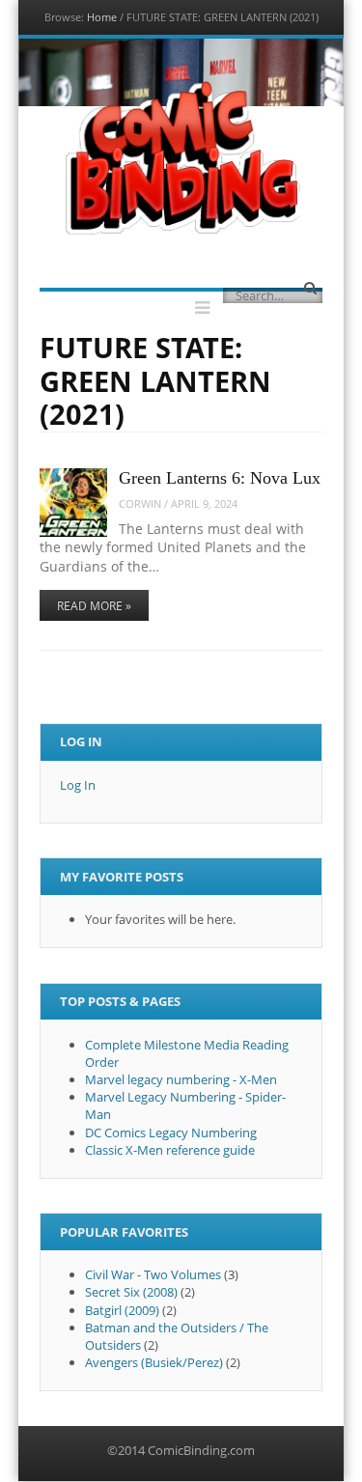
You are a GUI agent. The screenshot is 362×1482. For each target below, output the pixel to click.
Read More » (94, 606)
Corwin (140, 503)
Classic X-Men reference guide (170, 1150)
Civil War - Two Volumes (153, 1274)
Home (102, 17)
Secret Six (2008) (131, 1291)
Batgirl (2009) (122, 1310)
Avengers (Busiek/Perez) (154, 1362)
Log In (78, 785)
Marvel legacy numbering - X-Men (181, 1079)
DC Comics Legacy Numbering (171, 1132)
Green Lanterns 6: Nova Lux (219, 478)
